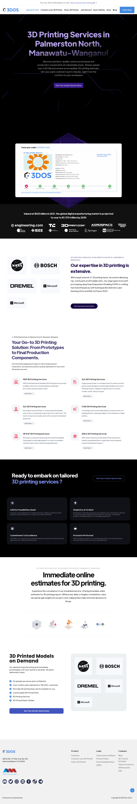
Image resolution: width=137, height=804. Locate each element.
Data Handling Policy (105, 762)
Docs (109, 10)
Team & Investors (126, 764)
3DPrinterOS (124, 768)
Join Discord (86, 10)
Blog (115, 10)
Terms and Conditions (106, 755)
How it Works (99, 10)
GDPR (98, 765)
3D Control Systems (123, 760)
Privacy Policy (102, 759)
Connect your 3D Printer (51, 10)
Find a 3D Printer (71, 10)
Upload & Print (32, 10)
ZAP (120, 771)
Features (75, 755)
